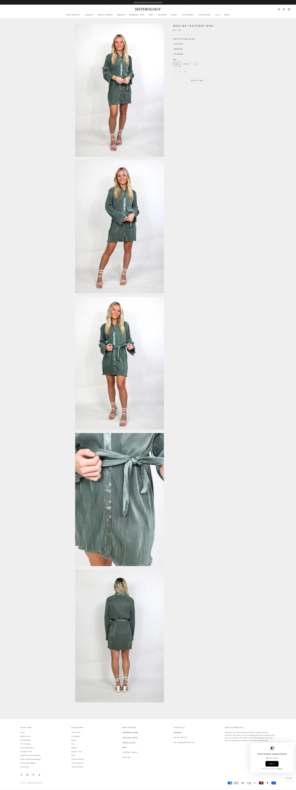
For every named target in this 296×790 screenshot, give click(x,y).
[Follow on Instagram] (27, 775)
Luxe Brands (75, 736)
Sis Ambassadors (25, 740)
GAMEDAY (88, 15)
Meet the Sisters (25, 736)
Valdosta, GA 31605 (129, 742)
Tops (72, 744)
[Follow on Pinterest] (33, 775)
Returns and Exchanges (27, 763)
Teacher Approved (77, 763)
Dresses (73, 740)
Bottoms (74, 748)
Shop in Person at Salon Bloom (148, 2)
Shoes (73, 755)
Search (22, 732)
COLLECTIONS (204, 15)
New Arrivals (75, 732)
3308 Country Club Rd (129, 737)
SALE (217, 15)
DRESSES (121, 15)
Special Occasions (77, 767)
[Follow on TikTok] (39, 775)
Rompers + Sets (76, 751)
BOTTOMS (162, 15)
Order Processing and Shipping (30, 759)
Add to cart (197, 80)
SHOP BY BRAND (105, 15)
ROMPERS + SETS (137, 15)
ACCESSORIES (188, 15)
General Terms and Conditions (30, 755)
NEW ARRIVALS (73, 15)
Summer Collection (77, 759)
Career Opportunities (27, 748)
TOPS (151, 15)
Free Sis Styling (25, 744)
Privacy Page (24, 767)
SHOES (174, 15)
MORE (226, 15)
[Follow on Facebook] (21, 775)
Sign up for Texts (26, 751)
